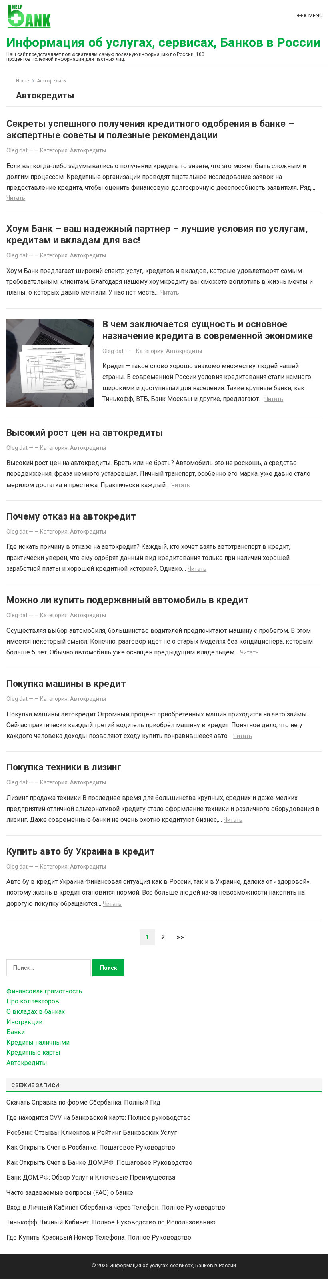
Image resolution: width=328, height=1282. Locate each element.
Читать (15, 198)
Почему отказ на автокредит (71, 516)
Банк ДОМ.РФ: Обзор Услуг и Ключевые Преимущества (90, 1177)
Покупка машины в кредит (66, 683)
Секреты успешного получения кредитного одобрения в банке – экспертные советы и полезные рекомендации (150, 129)
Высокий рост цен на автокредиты (84, 432)
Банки (15, 1032)
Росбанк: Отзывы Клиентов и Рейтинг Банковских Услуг (91, 1132)
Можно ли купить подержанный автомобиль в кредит (127, 600)
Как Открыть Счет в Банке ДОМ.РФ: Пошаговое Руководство (99, 1162)
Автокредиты (88, 150)
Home (22, 81)
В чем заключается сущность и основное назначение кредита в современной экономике (207, 330)
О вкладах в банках (35, 1011)
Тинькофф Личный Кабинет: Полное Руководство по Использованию (111, 1222)
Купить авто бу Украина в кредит (80, 851)
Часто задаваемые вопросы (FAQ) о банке (69, 1192)
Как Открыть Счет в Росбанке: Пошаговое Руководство (90, 1147)
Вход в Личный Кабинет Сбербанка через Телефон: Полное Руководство (115, 1207)
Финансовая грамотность (44, 991)
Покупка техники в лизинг (63, 767)
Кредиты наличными (38, 1042)
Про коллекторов (32, 1001)
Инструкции (24, 1022)
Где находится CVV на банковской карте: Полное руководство (98, 1117)
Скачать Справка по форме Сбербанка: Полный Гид (83, 1102)
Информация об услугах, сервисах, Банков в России (163, 42)
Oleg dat (17, 150)
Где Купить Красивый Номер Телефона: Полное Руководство (98, 1237)
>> (180, 937)
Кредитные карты (33, 1052)
